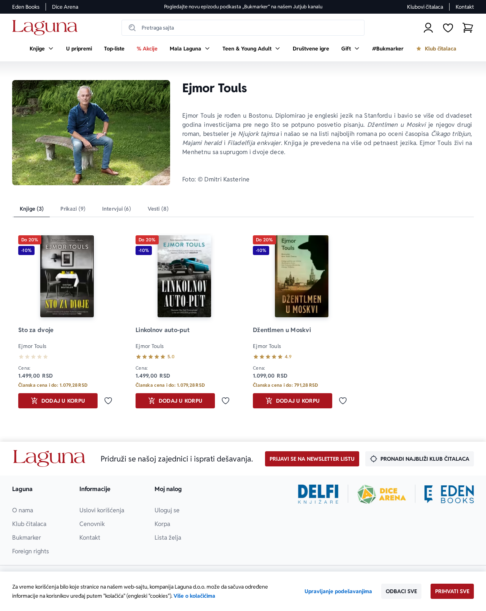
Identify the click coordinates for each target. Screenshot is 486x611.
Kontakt (465, 6)
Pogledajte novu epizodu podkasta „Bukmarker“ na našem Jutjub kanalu (243, 6)
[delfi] (318, 494)
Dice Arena (65, 6)
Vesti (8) (158, 208)
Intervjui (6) (116, 208)
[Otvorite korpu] (468, 28)
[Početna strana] (47, 28)
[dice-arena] (381, 494)
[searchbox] (243, 28)
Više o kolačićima (194, 595)
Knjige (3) (32, 208)
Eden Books (25, 6)
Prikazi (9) (72, 208)
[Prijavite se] (428, 28)
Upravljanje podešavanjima (338, 591)
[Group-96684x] (449, 494)
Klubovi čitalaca (425, 6)
